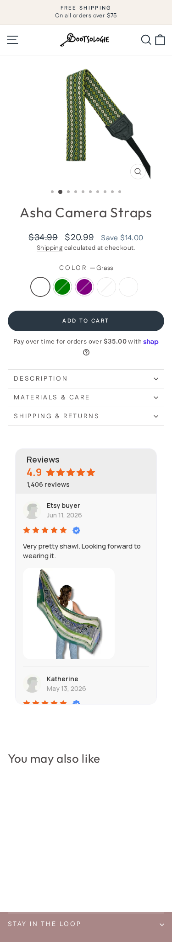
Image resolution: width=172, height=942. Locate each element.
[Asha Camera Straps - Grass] (13, 881)
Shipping (49, 248)
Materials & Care (52, 397)
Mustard (106, 287)
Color (86, 268)
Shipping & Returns (57, 416)
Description (41, 378)
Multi (128, 287)
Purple (84, 287)
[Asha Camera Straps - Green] (23, 881)
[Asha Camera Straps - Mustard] (44, 881)
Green (62, 287)
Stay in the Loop (45, 924)
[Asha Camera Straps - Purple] (34, 881)
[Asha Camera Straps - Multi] (55, 881)
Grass (40, 287)
